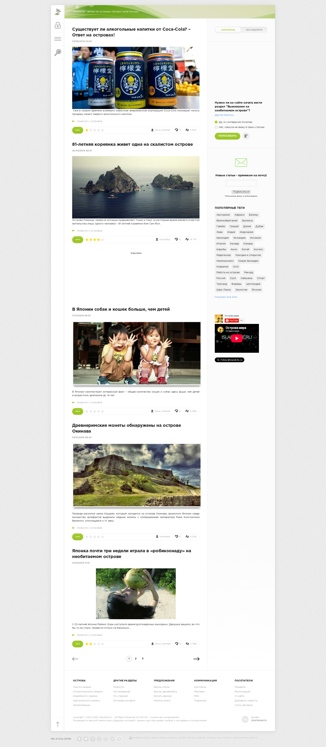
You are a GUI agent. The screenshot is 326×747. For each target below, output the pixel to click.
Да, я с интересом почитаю (235, 122)
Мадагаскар (223, 255)
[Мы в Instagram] (105, 739)
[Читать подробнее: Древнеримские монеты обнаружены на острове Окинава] (77, 536)
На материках (121, 692)
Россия (220, 278)
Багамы (253, 215)
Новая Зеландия (248, 261)
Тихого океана (82, 687)
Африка (239, 215)
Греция (234, 226)
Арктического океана (86, 701)
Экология (241, 290)
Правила (240, 687)
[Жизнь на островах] (58, 12)
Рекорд (248, 273)
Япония (256, 290)
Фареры (236, 284)
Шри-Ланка (223, 290)
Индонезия (246, 232)
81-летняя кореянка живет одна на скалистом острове (132, 144)
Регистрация (242, 692)
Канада (234, 244)
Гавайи (220, 226)
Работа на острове (228, 273)
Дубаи (259, 226)
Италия (220, 244)
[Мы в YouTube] (99, 739)
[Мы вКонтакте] (79, 739)
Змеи (219, 232)
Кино (234, 249)
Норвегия (222, 267)
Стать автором (244, 705)
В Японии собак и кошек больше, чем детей (121, 309)
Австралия (223, 215)
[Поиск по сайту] (58, 52)
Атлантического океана (88, 692)
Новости (118, 687)
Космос (258, 249)
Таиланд (221, 284)
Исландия (239, 238)
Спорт (261, 278)
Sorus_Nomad (162, 130)
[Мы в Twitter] (86, 739)
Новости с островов (89, 121)
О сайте (239, 696)
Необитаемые (81, 705)
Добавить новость (246, 701)
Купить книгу (162, 701)
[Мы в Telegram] (112, 739)
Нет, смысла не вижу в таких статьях (241, 127)
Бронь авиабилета (165, 692)
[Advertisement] (136, 276)
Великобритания (226, 221)
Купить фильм (163, 696)
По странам (120, 696)
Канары (248, 244)
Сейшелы (246, 278)
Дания (247, 226)
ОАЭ (236, 267)
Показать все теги (226, 297)
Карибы (221, 249)
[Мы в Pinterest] (119, 739)
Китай (245, 249)
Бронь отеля (161, 687)
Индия (231, 232)
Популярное (228, 30)
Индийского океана (85, 696)
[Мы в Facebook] (92, 739)
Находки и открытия (248, 255)
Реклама (199, 692)
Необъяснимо (225, 261)
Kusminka (164, 240)
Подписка (200, 701)
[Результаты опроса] (246, 136)
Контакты (200, 687)
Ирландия (222, 238)
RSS (196, 696)
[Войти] (58, 25)
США (233, 278)
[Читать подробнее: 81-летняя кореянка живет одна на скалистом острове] (77, 239)
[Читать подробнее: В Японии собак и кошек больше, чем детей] (77, 411)
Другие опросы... (225, 115)
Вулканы (247, 221)
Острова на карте (124, 701)
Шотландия (253, 284)
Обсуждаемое (254, 30)
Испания (255, 238)
